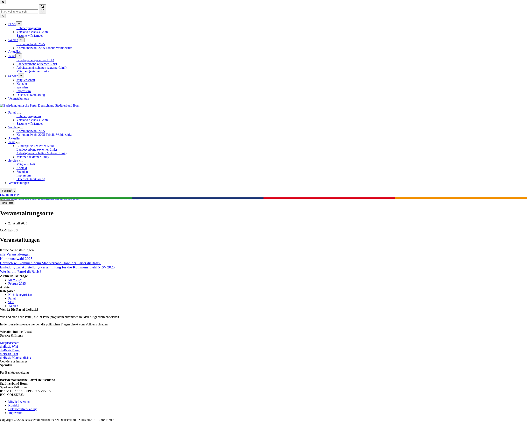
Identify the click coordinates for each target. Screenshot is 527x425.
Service (13, 160)
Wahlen (13, 127)
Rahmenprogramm (28, 116)
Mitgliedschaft (25, 164)
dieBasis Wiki (9, 346)
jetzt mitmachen (10, 194)
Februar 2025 (17, 283)
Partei (12, 112)
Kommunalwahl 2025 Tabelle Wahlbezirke (44, 134)
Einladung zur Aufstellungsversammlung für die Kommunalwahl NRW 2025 (57, 267)
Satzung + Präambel (29, 123)
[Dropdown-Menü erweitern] (19, 113)
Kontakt (21, 168)
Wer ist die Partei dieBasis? (20, 271)
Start (11, 302)
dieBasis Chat (9, 354)
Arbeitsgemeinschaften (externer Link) (41, 153)
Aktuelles (14, 138)
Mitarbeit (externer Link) (32, 157)
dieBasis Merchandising (15, 357)
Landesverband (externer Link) (36, 149)
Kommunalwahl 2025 (30, 131)
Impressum (23, 175)
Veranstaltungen (18, 183)
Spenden (22, 171)
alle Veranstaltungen (15, 254)
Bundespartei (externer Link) (35, 145)
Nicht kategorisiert (20, 294)
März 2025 (15, 280)
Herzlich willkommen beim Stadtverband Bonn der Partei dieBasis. (50, 263)
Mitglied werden (19, 401)
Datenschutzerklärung (30, 179)
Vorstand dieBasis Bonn (32, 120)
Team (11, 142)
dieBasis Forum (10, 350)
